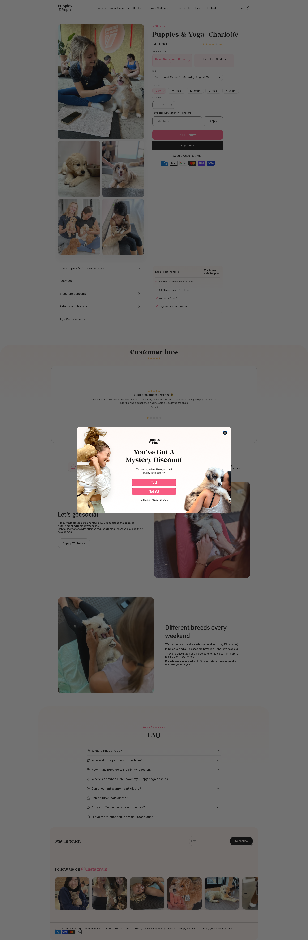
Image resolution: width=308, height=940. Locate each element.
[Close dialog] (225, 433)
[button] (154, 482)
